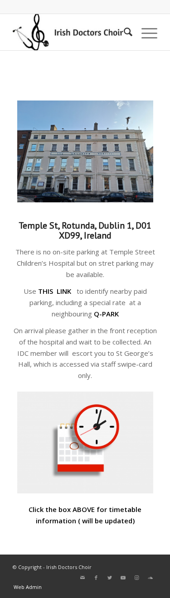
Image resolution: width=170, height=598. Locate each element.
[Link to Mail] (82, 577)
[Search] (123, 32)
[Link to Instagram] (137, 577)
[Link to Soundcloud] (150, 577)
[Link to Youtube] (123, 577)
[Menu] (144, 32)
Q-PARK (106, 313)
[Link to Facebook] (96, 577)
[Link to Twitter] (110, 577)
